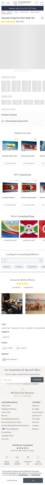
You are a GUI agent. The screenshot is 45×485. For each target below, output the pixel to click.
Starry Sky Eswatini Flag (27, 156)
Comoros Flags (10, 240)
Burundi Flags (29, 240)
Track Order (6, 412)
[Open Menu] (3, 3)
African (6, 337)
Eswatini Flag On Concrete (8, 198)
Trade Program (38, 412)
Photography (11, 359)
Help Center (6, 406)
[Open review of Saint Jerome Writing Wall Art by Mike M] (11, 303)
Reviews (35, 429)
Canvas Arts (25, 174)
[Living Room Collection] (32, 267)
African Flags (34, 12)
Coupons (35, 425)
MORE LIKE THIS (11, 163)
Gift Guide (36, 419)
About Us (35, 406)
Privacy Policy (36, 475)
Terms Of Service (26, 383)
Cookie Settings (23, 475)
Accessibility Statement (10, 419)
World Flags (24, 12)
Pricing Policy (6, 432)
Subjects (9, 12)
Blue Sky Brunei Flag (9, 156)
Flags (16, 12)
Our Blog (35, 409)
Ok (33, 480)
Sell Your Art (37, 416)
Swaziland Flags (6, 13)
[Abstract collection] (6, 267)
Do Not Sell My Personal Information (15, 425)
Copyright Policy (7, 436)
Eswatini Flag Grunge (28, 197)
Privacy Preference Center (11, 422)
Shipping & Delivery (8, 409)
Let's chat (5, 439)
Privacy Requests (12, 429)
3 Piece (10, 348)
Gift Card (35, 422)
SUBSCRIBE (37, 380)
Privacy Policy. (35, 383)
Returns (4, 416)
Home (3, 12)
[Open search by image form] (4, 260)
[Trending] (18, 267)
